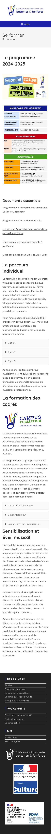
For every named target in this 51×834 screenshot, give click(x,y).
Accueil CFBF (11, 737)
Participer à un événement (17, 700)
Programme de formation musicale (22, 220)
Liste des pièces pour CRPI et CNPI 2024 (25, 254)
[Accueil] (3, 39)
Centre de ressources (14, 719)
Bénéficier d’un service (15, 689)
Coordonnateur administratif (18, 715)
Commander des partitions (17, 693)
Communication (12, 723)
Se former (11, 39)
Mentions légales (12, 741)
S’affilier (8, 685)
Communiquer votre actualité (18, 697)
